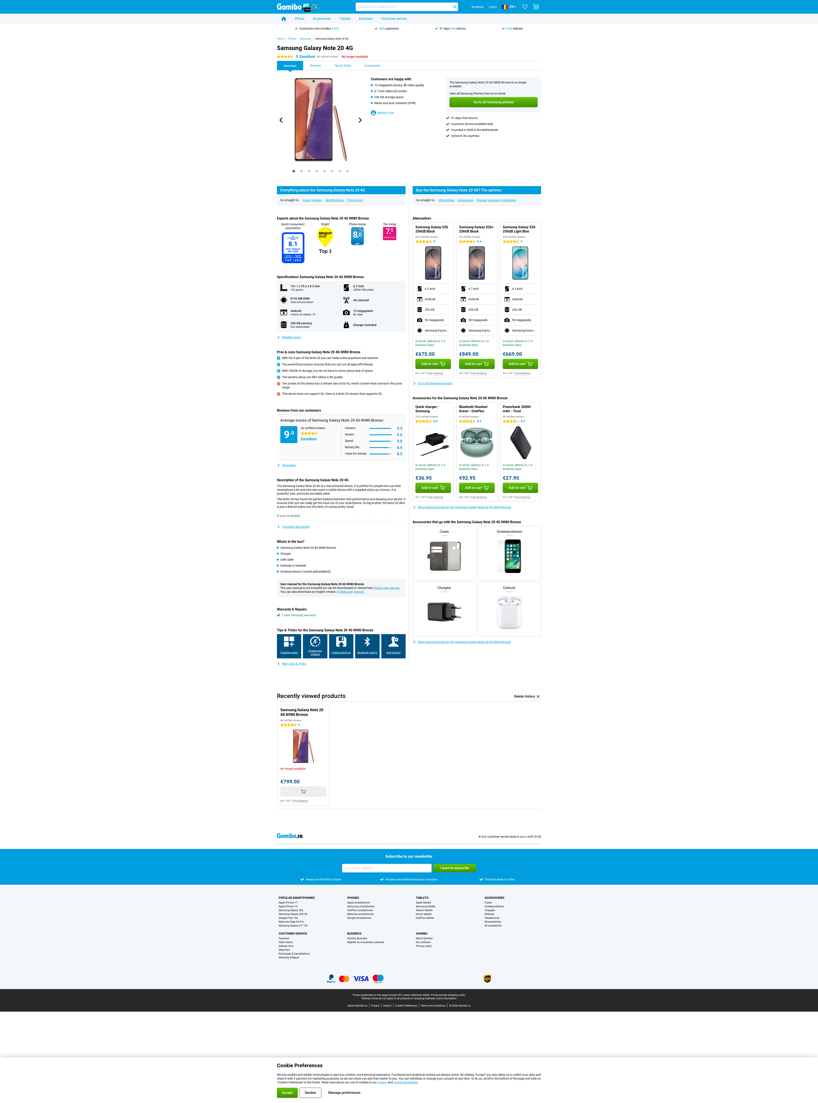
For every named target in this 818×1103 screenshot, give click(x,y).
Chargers (490, 910)
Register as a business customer (365, 942)
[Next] (360, 120)
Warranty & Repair (289, 957)
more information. (446, 998)
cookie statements (405, 1082)
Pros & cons (355, 200)
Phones (353, 897)
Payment (284, 938)
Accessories (322, 19)
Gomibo (422, 933)
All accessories (493, 925)
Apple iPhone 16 (288, 906)
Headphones (492, 917)
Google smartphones (359, 917)
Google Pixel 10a (288, 917)
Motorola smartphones (360, 914)
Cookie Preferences (406, 1005)
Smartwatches (493, 921)
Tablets (344, 19)
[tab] (293, 171)
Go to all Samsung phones (435, 383)
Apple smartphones (358, 902)
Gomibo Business (357, 938)
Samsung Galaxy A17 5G (293, 925)
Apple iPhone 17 (288, 902)
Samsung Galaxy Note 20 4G (332, 38)
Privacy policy (424, 946)
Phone (299, 19)
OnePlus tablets (425, 917)
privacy (382, 1082)
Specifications (334, 200)
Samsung (305, 38)
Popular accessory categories (496, 200)
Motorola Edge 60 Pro (291, 921)
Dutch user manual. (387, 588)
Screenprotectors (494, 906)
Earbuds (489, 914)
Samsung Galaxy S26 (291, 910)
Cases (488, 902)
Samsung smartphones (360, 906)
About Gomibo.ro (357, 1005)
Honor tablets (424, 914)
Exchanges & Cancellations (294, 953)
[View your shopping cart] (536, 7)
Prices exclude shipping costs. (448, 995)
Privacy (375, 1005)
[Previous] (281, 120)
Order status (286, 942)
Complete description (296, 527)
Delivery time (286, 946)
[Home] (284, 19)
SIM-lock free (385, 113)
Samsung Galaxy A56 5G (293, 914)
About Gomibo (424, 938)
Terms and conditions (433, 1005)
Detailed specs (291, 337)
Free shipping (435, 373)
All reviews (289, 465)
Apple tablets (423, 902)
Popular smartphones (297, 897)
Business (366, 19)
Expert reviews (312, 200)
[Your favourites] (525, 7)
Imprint (387, 1005)
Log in (493, 7)
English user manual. (350, 591)
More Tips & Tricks (294, 663)
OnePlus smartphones (360, 910)
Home (280, 38)
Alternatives (446, 200)
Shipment (284, 949)
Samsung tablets (425, 906)
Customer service (394, 19)
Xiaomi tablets (424, 910)
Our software (423, 942)
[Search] (454, 6)
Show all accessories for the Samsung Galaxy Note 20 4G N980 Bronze (464, 507)
